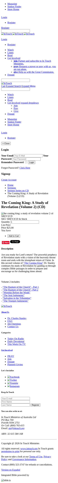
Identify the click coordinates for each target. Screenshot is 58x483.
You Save (6, 230)
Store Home (13, 9)
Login (4, 17)
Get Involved (7, 350)
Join (16, 105)
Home (10, 185)
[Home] (17, 33)
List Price (6, 225)
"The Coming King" (33, 263)
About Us (5, 312)
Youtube (14, 383)
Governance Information (24, 459)
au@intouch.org (16, 428)
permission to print (10, 451)
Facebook (14, 377)
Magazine (12, 3)
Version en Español (10, 470)
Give (16, 111)
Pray (16, 108)
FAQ (9, 321)
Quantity (5, 222)
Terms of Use (35, 456)
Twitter (13, 380)
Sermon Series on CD (18, 190)
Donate (11, 361)
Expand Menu (28, 86)
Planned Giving (15, 364)
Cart (3, 86)
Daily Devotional (15, 341)
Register (11, 22)
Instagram (14, 386)
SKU (3, 219)
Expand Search (13, 86)
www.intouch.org (29, 448)
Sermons (11, 188)
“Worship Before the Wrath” (16, 292)
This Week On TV (16, 344)
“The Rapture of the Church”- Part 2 (20, 289)
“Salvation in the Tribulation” (17, 298)
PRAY (10, 356)
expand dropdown (30, 102)
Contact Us (12, 326)
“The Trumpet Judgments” (15, 301)
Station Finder (14, 6)
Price (3, 227)
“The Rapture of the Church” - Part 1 (21, 287)
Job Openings (14, 324)
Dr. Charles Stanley (16, 318)
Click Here (24, 167)
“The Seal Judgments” (13, 295)
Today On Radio (15, 338)
